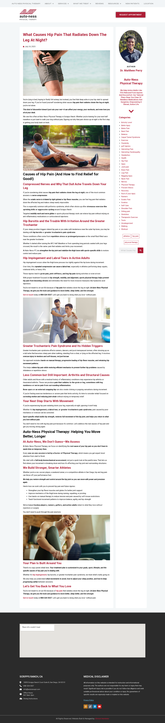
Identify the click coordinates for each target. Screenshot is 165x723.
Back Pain (125, 131)
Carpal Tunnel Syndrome (130, 137)
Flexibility (125, 143)
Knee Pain (125, 170)
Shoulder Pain (126, 208)
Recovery (125, 191)
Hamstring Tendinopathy (130, 152)
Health (123, 158)
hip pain (135, 236)
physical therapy (131, 242)
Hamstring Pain (127, 149)
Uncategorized (127, 223)
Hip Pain (124, 161)
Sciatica (124, 202)
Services (62, 3)
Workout (124, 229)
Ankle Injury (125, 125)
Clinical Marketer (102, 719)
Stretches (125, 214)
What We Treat (81, 3)
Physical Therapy (128, 185)
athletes (126, 236)
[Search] (140, 250)
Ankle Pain (125, 128)
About (48, 3)
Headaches (125, 155)
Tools (123, 220)
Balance (124, 134)
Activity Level (126, 122)
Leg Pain (124, 173)
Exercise (124, 140)
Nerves (124, 182)
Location (148, 3)
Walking (124, 226)
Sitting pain (125, 211)
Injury (123, 164)
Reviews (99, 3)
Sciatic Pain (125, 199)
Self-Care (125, 205)
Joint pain (125, 167)
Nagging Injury (126, 176)
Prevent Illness (127, 188)
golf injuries (125, 146)
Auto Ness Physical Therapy (26, 3)
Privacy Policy (89, 700)
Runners (124, 196)
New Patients (132, 3)
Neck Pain (125, 179)
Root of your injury (128, 194)
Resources (113, 3)
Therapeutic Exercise (129, 217)
